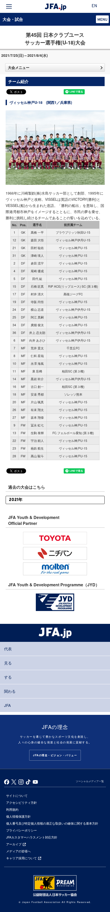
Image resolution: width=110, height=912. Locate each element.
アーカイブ (13, 844)
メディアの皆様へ (18, 851)
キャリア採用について (21, 858)
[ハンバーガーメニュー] (9, 6)
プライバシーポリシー (21, 830)
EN (94, 6)
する (8, 677)
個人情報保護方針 (18, 816)
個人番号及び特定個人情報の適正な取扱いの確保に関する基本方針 (52, 823)
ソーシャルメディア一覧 (90, 781)
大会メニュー (18, 67)
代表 (8, 648)
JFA (7, 705)
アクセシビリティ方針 (21, 802)
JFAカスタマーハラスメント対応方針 (31, 837)
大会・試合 (13, 19)
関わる (10, 691)
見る (8, 662)
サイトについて (17, 795)
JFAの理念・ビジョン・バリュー (55, 755)
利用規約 (12, 809)
